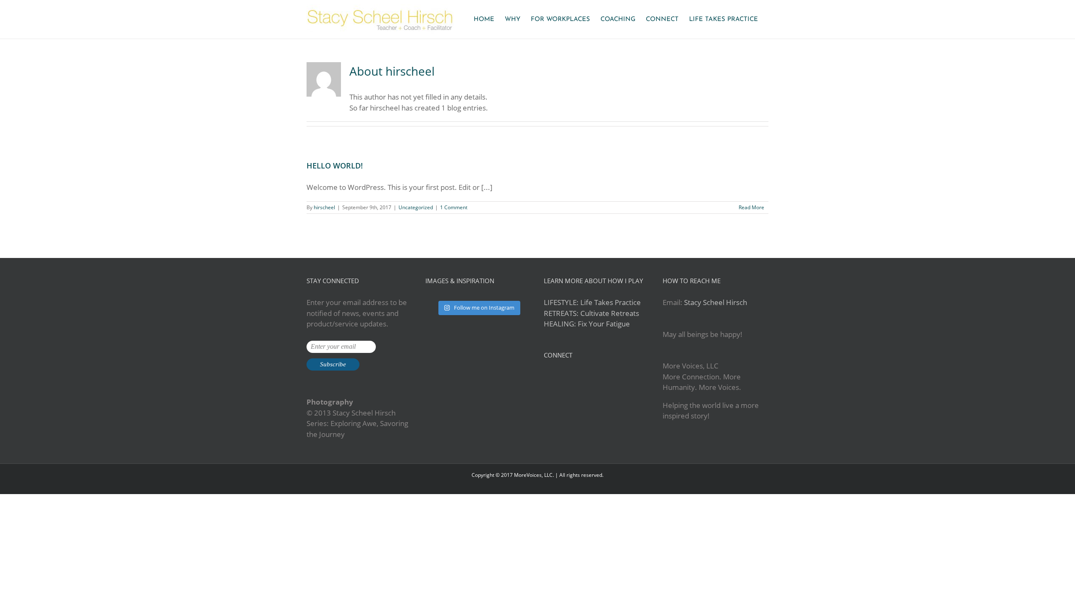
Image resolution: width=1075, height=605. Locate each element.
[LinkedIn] (580, 377)
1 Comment (453, 207)
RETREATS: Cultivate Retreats (591, 313)
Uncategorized (416, 207)
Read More (751, 207)
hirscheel (324, 207)
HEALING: (560, 324)
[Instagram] (557, 377)
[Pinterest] (569, 377)
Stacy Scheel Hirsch (715, 302)
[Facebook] (546, 377)
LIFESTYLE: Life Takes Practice (592, 302)
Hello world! (335, 165)
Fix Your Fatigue (604, 324)
